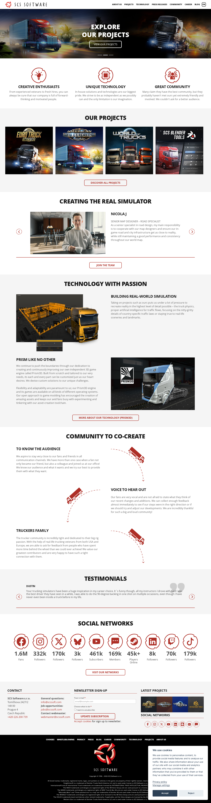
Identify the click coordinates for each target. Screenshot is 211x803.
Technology (142, 4)
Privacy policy (160, 781)
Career (188, 4)
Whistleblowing (65, 693)
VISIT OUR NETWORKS (105, 626)
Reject (191, 793)
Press (91, 693)
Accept (165, 793)
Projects (128, 4)
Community (176, 4)
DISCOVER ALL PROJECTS (105, 136)
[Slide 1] (100, 9)
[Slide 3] (111, 9)
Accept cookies (82, 675)
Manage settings (161, 785)
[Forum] (196, 678)
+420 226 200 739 (17, 670)
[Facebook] (148, 678)
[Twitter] (161, 678)
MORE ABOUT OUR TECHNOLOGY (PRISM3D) (105, 371)
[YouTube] (168, 678)
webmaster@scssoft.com (55, 670)
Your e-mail (80, 651)
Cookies (50, 693)
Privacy (81, 693)
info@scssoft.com (51, 656)
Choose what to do (83, 660)
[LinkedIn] (175, 678)
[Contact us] (189, 678)
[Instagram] (155, 678)
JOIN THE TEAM (105, 219)
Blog (197, 4)
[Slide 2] (105, 9)
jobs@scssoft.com (51, 663)
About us (117, 4)
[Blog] (182, 678)
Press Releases (159, 4)
